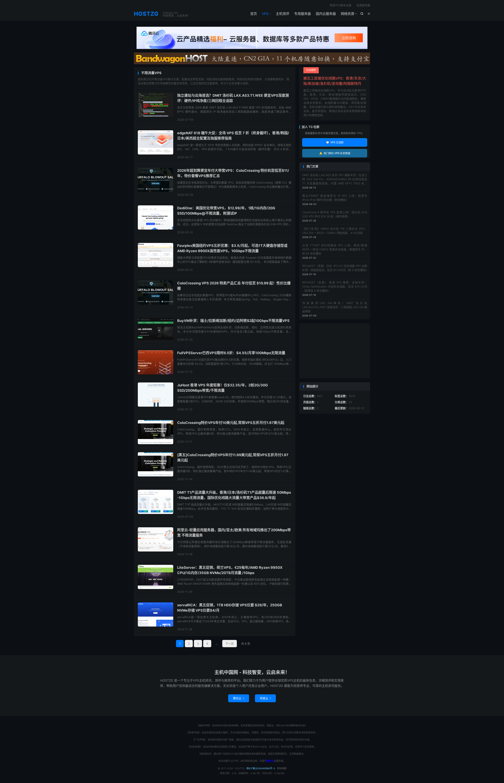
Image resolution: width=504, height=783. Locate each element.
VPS (265, 14)
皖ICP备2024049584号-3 (260, 768)
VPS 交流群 (335, 142)
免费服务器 (363, 5)
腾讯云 (238, 698)
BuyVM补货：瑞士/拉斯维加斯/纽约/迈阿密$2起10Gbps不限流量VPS (233, 321)
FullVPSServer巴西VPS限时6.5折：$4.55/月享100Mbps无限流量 (231, 353)
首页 (253, 14)
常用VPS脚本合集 (340, 5)
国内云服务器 (326, 14)
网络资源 (347, 14)
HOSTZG (146, 14)
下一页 (229, 643)
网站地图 (281, 768)
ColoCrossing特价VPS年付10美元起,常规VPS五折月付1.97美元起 (230, 423)
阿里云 (265, 698)
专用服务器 (302, 14)
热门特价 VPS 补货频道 (334, 153)
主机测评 (282, 14)
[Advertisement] (334, 350)
